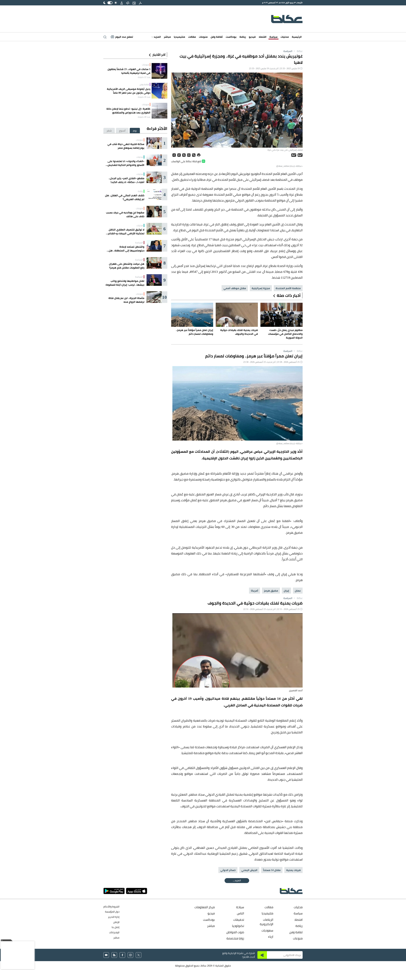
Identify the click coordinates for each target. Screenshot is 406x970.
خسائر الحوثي (228, 870)
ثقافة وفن (217, 36)
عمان (298, 590)
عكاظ (298, 51)
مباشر (167, 36)
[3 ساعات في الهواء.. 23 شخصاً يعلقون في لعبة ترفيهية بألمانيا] (159, 71)
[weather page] (127, 3)
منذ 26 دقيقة (144, 97)
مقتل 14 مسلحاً (272, 870)
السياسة (287, 51)
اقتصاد (262, 36)
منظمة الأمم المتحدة (288, 288)
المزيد (157, 36)
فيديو (252, 36)
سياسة (273, 36)
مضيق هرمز (271, 590)
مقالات (192, 36)
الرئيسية (297, 36)
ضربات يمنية (293, 870)
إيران (286, 590)
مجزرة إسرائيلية (261, 288)
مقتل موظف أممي (234, 288)
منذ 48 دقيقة (144, 116)
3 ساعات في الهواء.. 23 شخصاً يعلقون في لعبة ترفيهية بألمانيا (129, 71)
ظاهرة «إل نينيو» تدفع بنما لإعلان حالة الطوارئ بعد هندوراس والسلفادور (128, 110)
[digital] (140, 3)
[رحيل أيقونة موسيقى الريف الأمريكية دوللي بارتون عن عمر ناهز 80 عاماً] (159, 91)
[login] (121, 3)
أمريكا (254, 590)
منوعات (203, 36)
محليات (285, 36)
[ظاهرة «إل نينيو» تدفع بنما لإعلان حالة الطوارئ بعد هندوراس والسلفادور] (159, 110)
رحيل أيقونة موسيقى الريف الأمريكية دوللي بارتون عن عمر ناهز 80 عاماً (128, 91)
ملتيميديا (179, 36)
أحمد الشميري (296, 690)
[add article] (134, 3)
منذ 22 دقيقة (144, 77)
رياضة (242, 36)
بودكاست (231, 36)
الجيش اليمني (249, 870)
